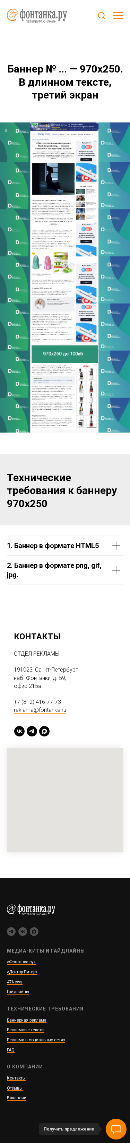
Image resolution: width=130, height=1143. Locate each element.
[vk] (19, 731)
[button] (101, 15)
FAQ (11, 1050)
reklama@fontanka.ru (40, 710)
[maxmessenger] (44, 731)
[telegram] (32, 731)
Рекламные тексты (25, 1029)
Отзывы (15, 1088)
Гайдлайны (18, 991)
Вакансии (16, 1097)
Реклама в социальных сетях (36, 1040)
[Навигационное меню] (118, 15)
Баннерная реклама (26, 1020)
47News (15, 982)
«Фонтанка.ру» (21, 961)
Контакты (16, 1078)
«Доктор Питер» (22, 972)
